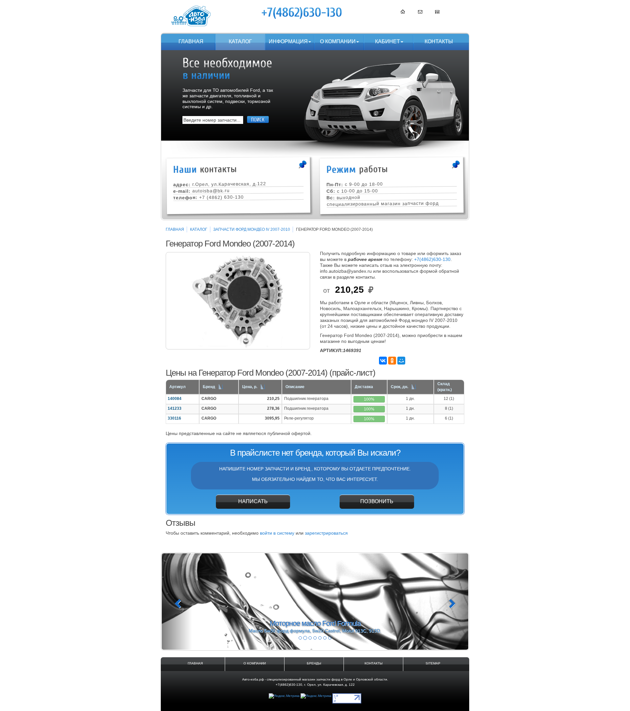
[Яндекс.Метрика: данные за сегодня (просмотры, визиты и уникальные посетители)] (284, 696)
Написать (253, 501)
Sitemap (433, 663)
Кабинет (387, 41)
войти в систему (277, 533)
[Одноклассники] (392, 361)
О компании (338, 41)
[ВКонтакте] (383, 361)
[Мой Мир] (401, 361)
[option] (238, 300)
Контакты (439, 41)
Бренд (209, 387)
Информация (288, 41)
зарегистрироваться (326, 533)
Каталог (240, 41)
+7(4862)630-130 (432, 259)
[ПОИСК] (258, 119)
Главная (190, 41)
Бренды (314, 663)
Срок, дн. (399, 387)
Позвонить (376, 501)
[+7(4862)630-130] (302, 13)
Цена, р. (249, 387)
